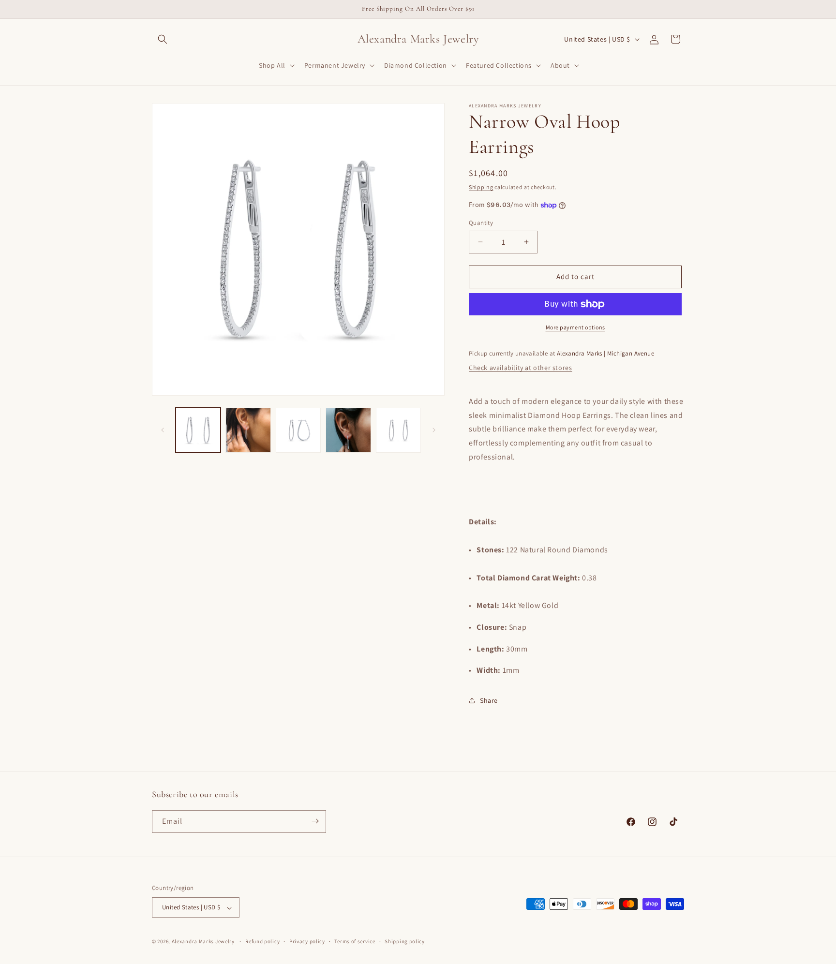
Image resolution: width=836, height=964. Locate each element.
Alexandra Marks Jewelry (203, 941)
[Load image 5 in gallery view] (398, 430)
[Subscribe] (315, 821)
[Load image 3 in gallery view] (298, 430)
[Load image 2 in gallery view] (247, 430)
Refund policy (262, 941)
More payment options (575, 327)
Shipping (481, 187)
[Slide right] (434, 430)
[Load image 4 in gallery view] (348, 430)
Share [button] (489, 700)
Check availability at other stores (520, 367)
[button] (162, 39)
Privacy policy (307, 941)
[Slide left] (162, 430)
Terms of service (354, 941)
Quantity (481, 223)
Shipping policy (405, 941)
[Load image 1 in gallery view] (198, 430)
